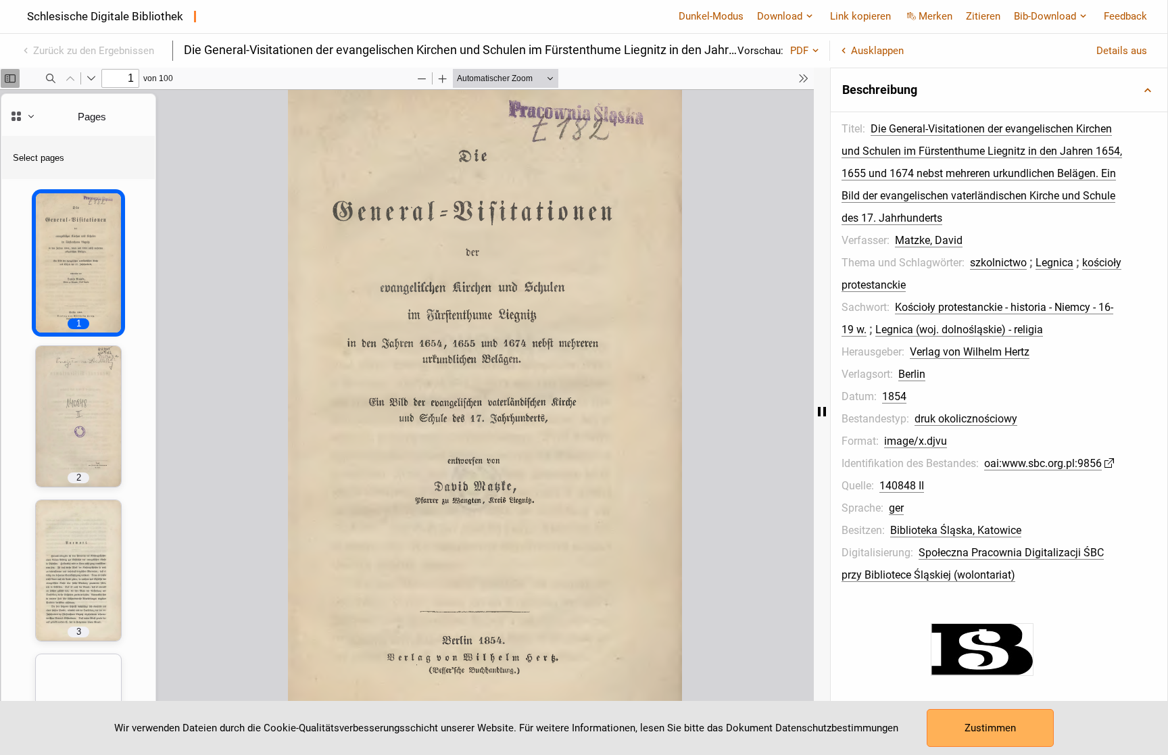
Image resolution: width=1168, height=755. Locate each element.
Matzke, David (929, 240)
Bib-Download (1045, 16)
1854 (894, 396)
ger (896, 508)
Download (779, 16)
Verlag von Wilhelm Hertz (969, 351)
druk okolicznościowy (966, 418)
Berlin (911, 374)
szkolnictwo (998, 262)
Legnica (1054, 262)
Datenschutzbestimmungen (836, 728)
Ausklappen (877, 51)
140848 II (901, 485)
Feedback (1125, 16)
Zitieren (983, 16)
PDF (799, 51)
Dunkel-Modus (711, 16)
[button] (999, 90)
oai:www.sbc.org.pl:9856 (1043, 463)
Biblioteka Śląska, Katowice (955, 530)
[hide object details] (822, 411)
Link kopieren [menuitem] (860, 16)
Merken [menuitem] (935, 16)
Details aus (1121, 51)
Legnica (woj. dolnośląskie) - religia (959, 329)
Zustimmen (990, 728)
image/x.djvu (915, 441)
